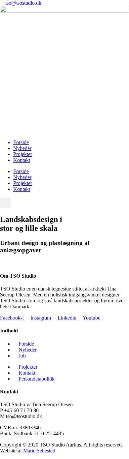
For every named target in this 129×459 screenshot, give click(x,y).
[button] (5, 203)
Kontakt (21, 160)
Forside (21, 142)
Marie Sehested (39, 450)
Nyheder (22, 148)
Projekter (22, 154)
